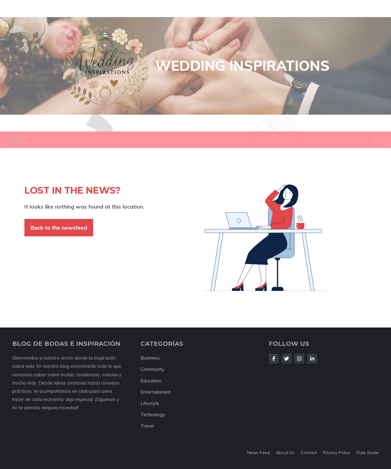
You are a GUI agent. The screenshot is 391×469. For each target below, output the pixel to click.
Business (150, 358)
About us (285, 452)
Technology (153, 414)
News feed (258, 452)
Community (152, 369)
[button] (382, 139)
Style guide (367, 452)
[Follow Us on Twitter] (286, 358)
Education (151, 381)
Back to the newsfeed (59, 227)
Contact (309, 452)
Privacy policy (336, 452)
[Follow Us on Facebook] (274, 358)
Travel (147, 426)
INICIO (13, 139)
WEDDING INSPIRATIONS (242, 65)
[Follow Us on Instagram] (299, 358)
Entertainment (156, 392)
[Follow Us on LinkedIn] (312, 358)
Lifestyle (150, 403)
